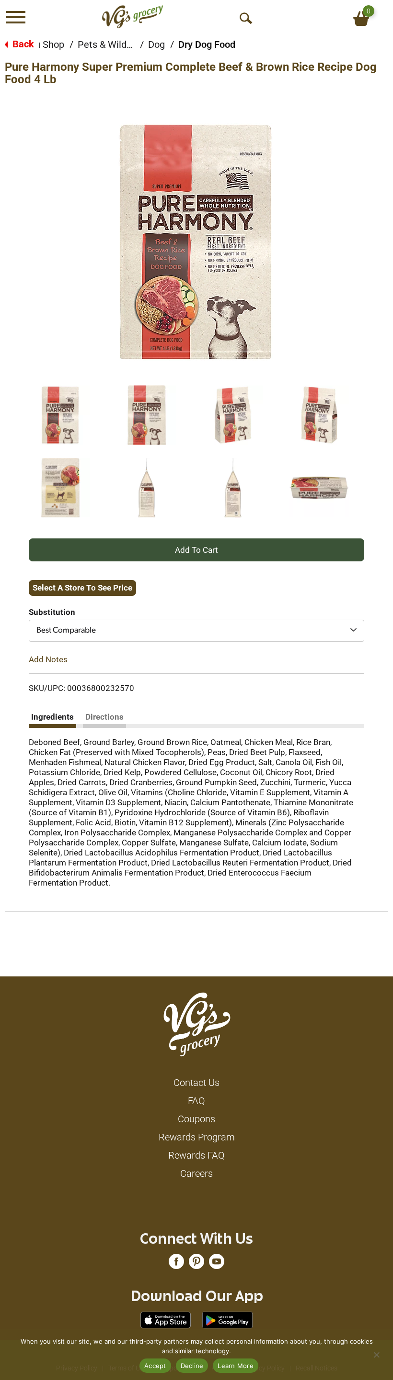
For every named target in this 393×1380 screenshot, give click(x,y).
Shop (53, 44)
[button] (60, 415)
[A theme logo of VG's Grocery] (132, 16)
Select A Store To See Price (82, 587)
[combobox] (196, 630)
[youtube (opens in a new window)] (216, 1264)
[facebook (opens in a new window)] (176, 1264)
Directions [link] (104, 717)
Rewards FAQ (196, 1155)
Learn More (236, 1365)
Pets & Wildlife (109, 44)
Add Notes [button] (48, 659)
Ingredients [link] (52, 717)
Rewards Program (197, 1137)
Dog (156, 44)
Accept (155, 1365)
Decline (192, 1365)
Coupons (196, 1119)
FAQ (196, 1100)
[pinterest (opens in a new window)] (196, 1264)
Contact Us (196, 1082)
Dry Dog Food (206, 44)
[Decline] (376, 1354)
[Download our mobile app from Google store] (227, 1319)
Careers (196, 1173)
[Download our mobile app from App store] (165, 1319)
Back (22, 44)
